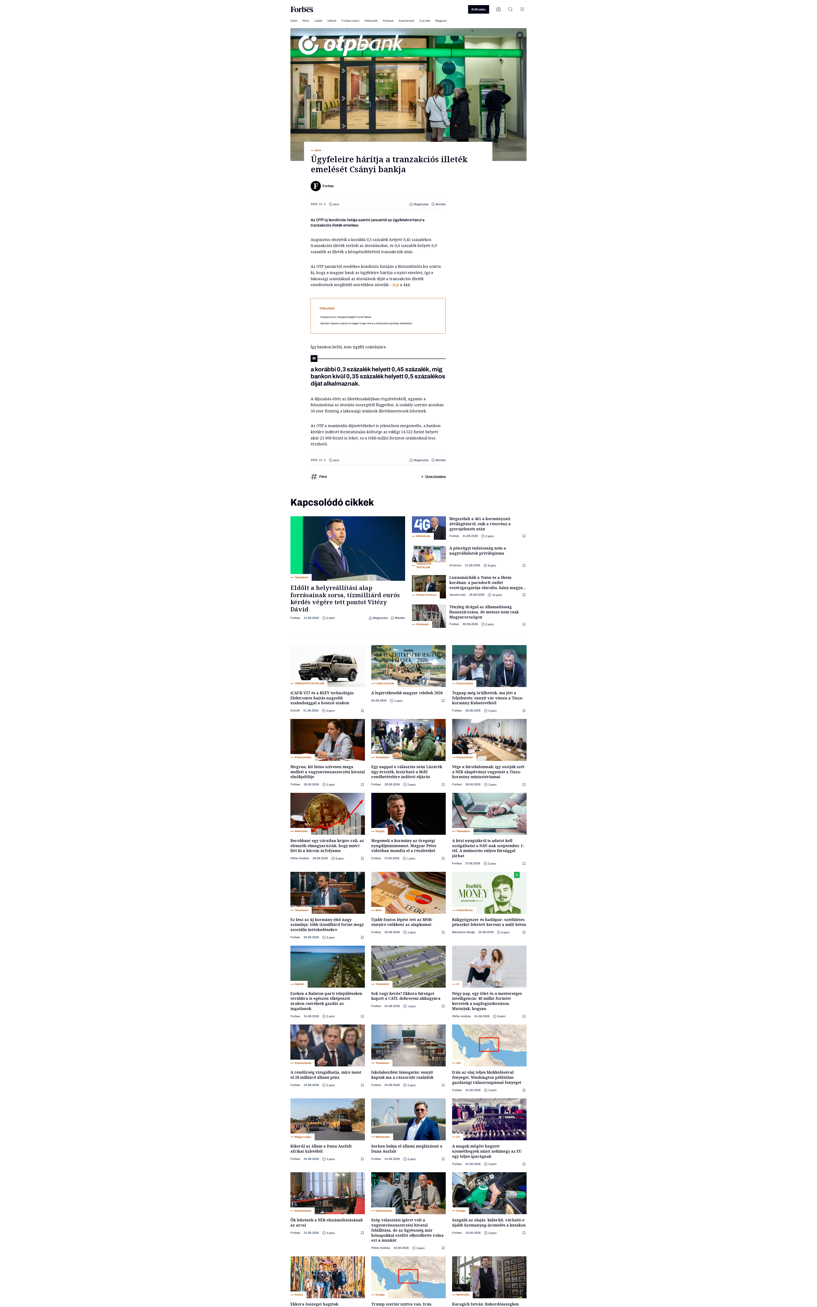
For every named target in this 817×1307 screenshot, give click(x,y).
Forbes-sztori (350, 20)
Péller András (299, 858)
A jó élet (425, 20)
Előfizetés (478, 9)
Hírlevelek (371, 20)
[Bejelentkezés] (498, 9)
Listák (318, 20)
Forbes (295, 618)
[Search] (510, 9)
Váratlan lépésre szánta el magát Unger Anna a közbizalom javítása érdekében (366, 323)
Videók (331, 20)
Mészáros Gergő (463, 932)
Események (406, 20)
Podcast (388, 20)
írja (396, 284)
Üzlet (293, 20)
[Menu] (522, 9)
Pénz (305, 20)
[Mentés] (524, 536)
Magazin (441, 20)
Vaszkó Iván (457, 594)
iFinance (455, 565)
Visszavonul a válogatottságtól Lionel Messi (345, 317)
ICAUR (295, 710)
